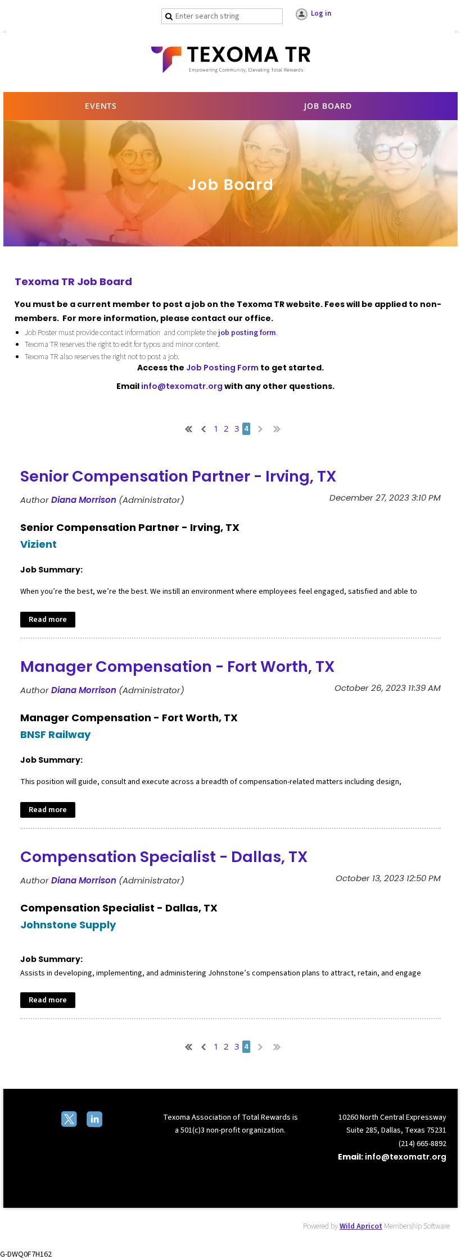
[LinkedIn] (96, 1120)
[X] (70, 1120)
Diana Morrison (83, 500)
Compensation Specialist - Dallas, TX (164, 856)
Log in (321, 13)
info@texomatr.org (182, 386)
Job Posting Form (222, 367)
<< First (186, 427)
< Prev (202, 427)
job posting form (247, 332)
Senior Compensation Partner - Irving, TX (178, 476)
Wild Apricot (361, 1226)
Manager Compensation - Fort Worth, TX (177, 666)
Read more (48, 619)
